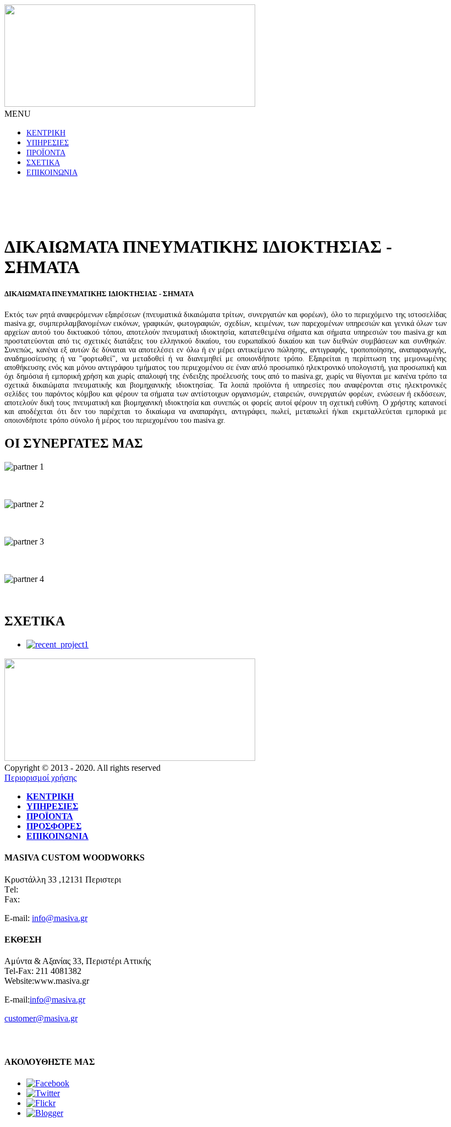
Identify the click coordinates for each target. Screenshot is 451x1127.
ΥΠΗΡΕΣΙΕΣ (47, 143)
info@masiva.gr (59, 918)
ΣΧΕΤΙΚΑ (43, 163)
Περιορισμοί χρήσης (40, 777)
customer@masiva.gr (41, 1018)
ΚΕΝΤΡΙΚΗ (45, 133)
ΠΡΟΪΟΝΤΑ (45, 153)
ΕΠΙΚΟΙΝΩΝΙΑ (52, 172)
